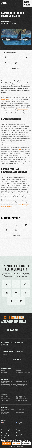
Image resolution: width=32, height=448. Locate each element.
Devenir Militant (5, 398)
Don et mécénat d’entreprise (20, 397)
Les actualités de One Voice (7, 410)
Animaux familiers (6, 386)
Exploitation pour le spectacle (6, 382)
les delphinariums (23, 109)
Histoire (18, 370)
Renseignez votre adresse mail (13, 351)
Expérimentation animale (23, 381)
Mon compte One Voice (7, 433)
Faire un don (4, 396)
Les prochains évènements (5, 413)
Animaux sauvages (21, 384)
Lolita (19, 150)
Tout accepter (6, 444)
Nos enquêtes (20, 409)
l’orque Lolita (5, 99)
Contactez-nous (20, 436)
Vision (3, 370)
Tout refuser (16, 444)
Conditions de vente (7, 436)
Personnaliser (26, 444)
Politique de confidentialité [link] (16, 446)
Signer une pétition (21, 400)
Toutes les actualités (10, 52)
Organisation (5, 372)
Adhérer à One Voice (22, 398)
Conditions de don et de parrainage (23, 434)
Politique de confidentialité (20, 431)
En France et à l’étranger (23, 372)
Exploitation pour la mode (8, 384)
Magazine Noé (20, 412)
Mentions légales (6, 430)
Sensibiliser (4, 400)
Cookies (3, 438)
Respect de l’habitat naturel (21, 386)
